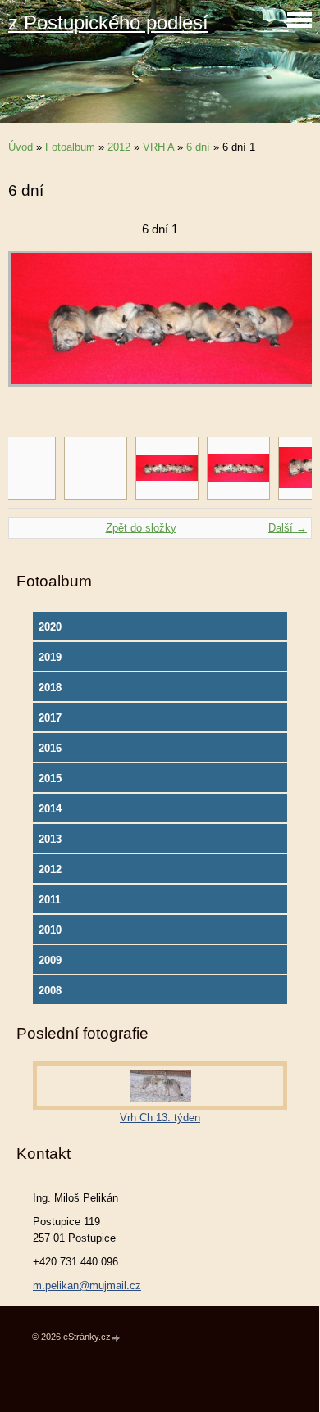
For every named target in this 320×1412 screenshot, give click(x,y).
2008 (50, 990)
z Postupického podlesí (108, 22)
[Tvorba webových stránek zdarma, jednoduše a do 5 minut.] (116, 1338)
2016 (50, 748)
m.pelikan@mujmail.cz (87, 1285)
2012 (118, 147)
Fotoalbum (70, 147)
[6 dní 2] (238, 468)
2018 (50, 687)
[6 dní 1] (167, 468)
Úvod (20, 147)
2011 (50, 900)
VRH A (158, 147)
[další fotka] (285, 326)
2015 (50, 778)
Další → (287, 528)
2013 (50, 839)
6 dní (198, 147)
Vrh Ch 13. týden (160, 1117)
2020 (50, 627)
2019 (50, 657)
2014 (50, 809)
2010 (50, 930)
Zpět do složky (141, 528)
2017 (50, 718)
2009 (50, 960)
